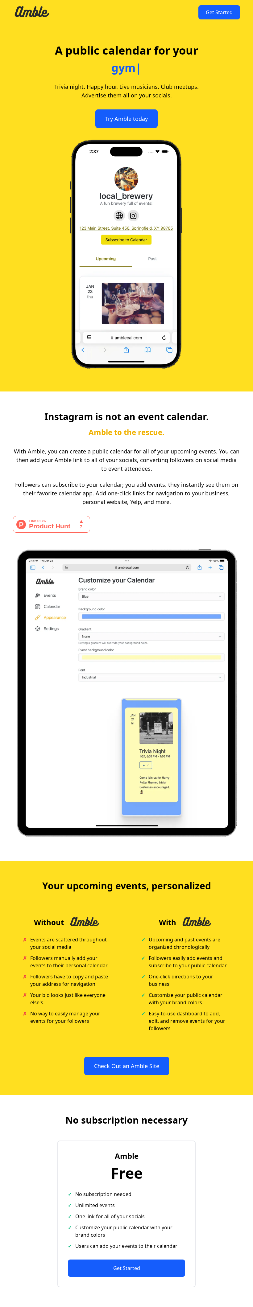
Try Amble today (126, 118)
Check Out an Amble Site (126, 1066)
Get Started (219, 12)
